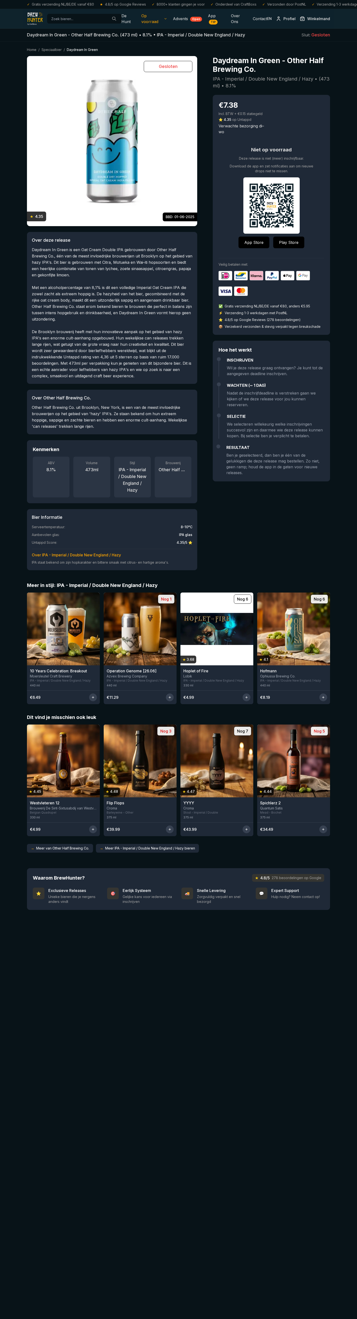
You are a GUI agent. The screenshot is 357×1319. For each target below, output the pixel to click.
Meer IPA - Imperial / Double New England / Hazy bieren (147, 848)
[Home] (35, 18)
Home (31, 50)
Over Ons (235, 18)
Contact (260, 18)
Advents (186, 18)
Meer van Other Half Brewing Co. (60, 848)
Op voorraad (149, 18)
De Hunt (126, 18)
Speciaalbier (52, 50)
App (212, 18)
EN (269, 18)
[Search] (114, 18)
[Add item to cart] (93, 697)
